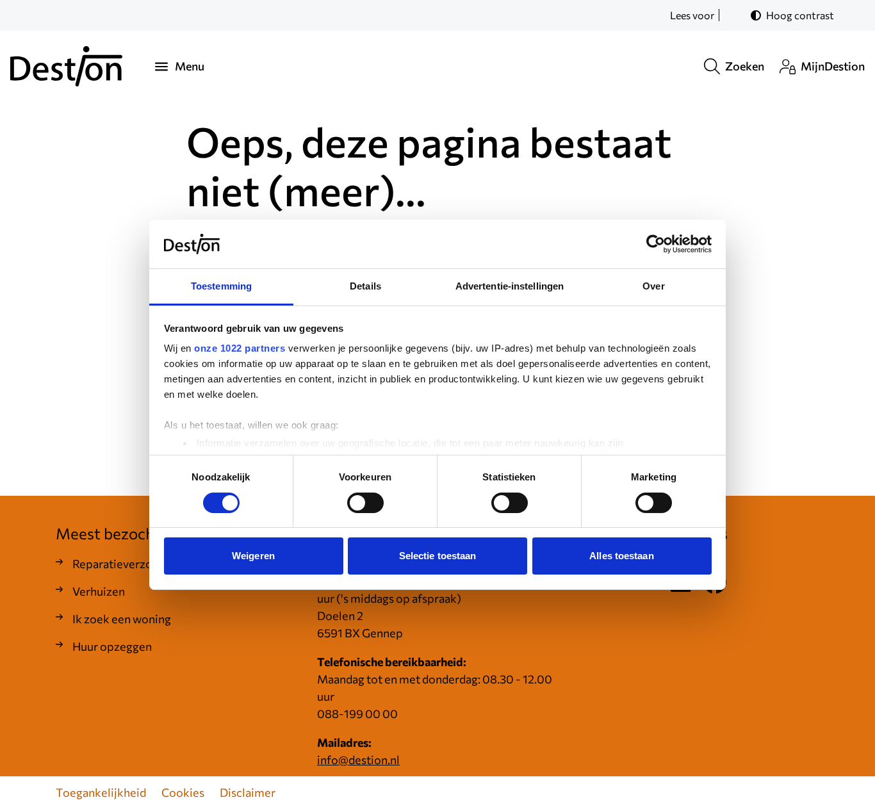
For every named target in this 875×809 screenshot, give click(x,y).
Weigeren (253, 555)
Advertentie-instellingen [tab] (509, 286)
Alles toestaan (621, 555)
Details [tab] (365, 286)
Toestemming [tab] (221, 286)
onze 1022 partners (239, 348)
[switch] (365, 503)
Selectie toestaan (438, 555)
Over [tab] (653, 286)
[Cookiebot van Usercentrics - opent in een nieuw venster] (656, 244)
